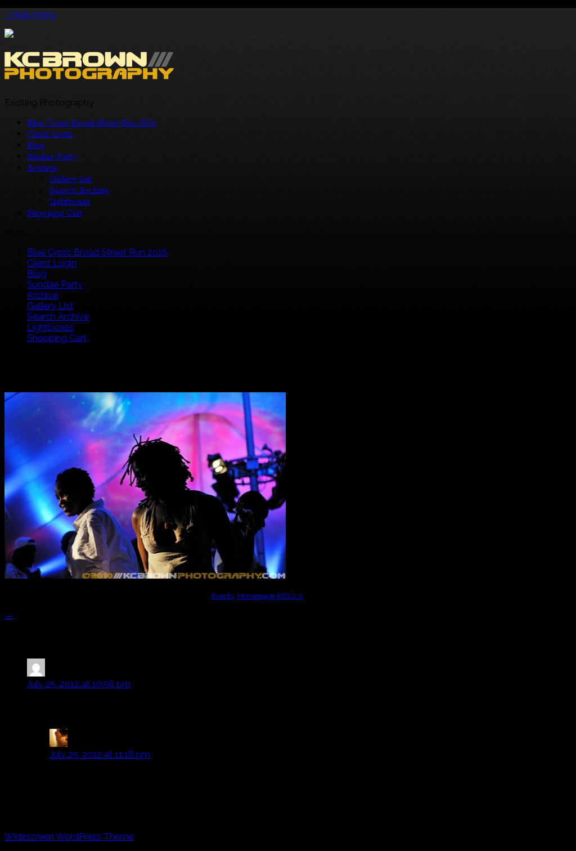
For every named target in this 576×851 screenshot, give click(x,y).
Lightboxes (70, 202)
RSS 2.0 (290, 595)
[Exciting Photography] (89, 75)
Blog (35, 146)
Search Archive (79, 191)
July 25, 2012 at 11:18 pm (100, 754)
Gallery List (71, 179)
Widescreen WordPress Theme (68, 836)
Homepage (256, 595)
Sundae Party (51, 157)
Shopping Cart (54, 213)
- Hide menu (30, 14)
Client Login (50, 134)
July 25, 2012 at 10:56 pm (78, 684)
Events (223, 595)
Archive (42, 168)
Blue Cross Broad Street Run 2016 (91, 123)
